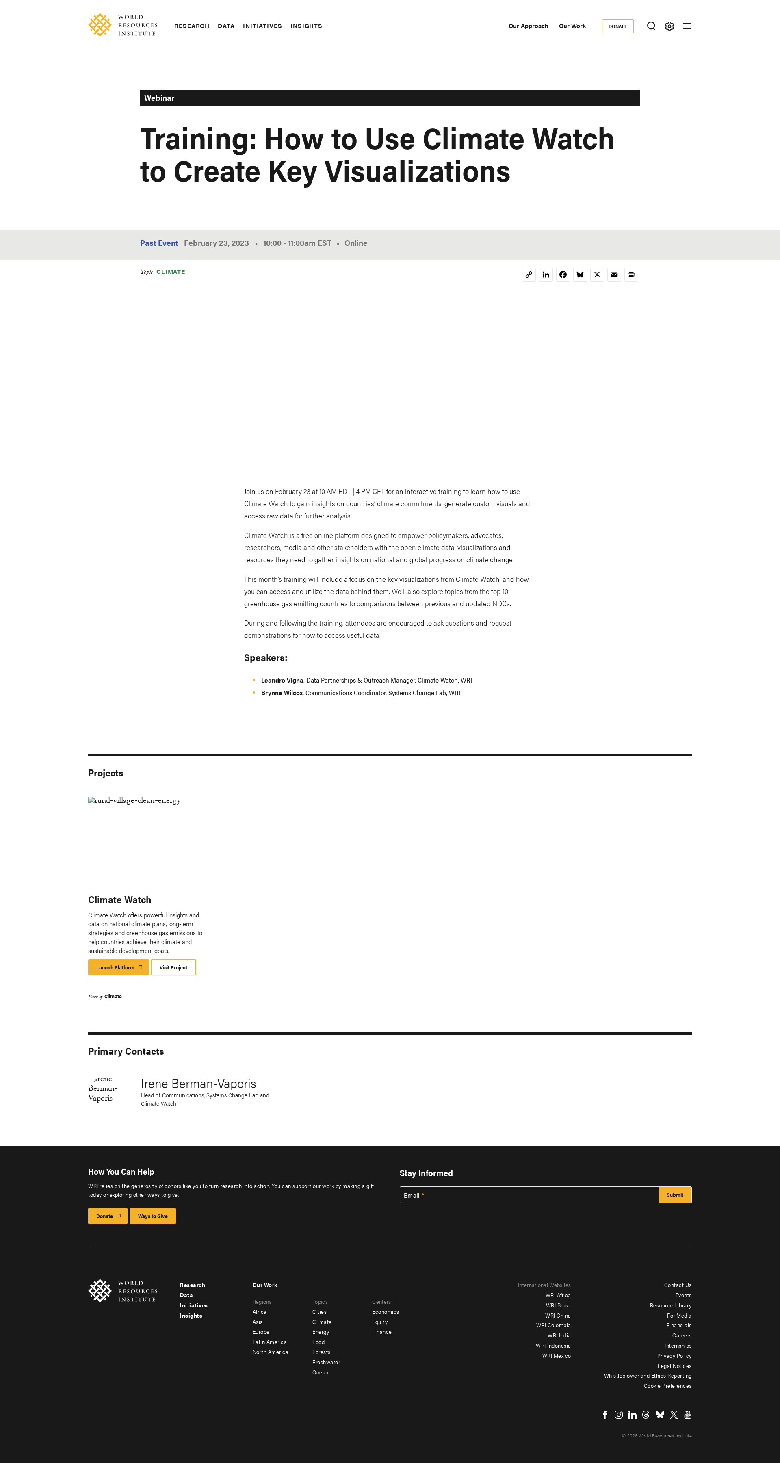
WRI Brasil (558, 1305)
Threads (646, 1415)
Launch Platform (122, 969)
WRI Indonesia (553, 1345)
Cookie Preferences (668, 1385)
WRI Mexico (556, 1355)
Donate (618, 26)
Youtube (688, 1415)
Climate (170, 271)
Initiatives (262, 25)
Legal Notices (675, 1365)
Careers (682, 1335)
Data (226, 25)
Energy (320, 1331)
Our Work (572, 25)
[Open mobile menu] (687, 26)
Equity (380, 1322)
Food (318, 1341)
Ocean (320, 1372)
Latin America (270, 1341)
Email (412, 1195)
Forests (321, 1352)
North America (271, 1352)
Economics (385, 1311)
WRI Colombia (553, 1325)
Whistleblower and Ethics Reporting (648, 1375)
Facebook (605, 1415)
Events (684, 1295)
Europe (261, 1331)
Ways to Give (153, 1216)
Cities (319, 1311)
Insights (306, 25)
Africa (260, 1311)
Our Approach (528, 25)
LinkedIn (632, 1415)
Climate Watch (120, 899)
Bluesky (660, 1415)
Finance (382, 1331)
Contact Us (678, 1285)
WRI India (559, 1335)
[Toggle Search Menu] (651, 26)
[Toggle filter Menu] (669, 26)
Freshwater (326, 1362)
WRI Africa (558, 1295)
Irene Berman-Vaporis (198, 1082)
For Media (679, 1315)
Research (192, 25)
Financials (679, 1325)
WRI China (558, 1315)
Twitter (674, 1415)
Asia (258, 1322)
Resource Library (671, 1305)
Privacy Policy (674, 1355)
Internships (678, 1345)
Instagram (619, 1415)
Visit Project (173, 967)
